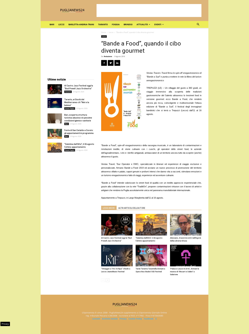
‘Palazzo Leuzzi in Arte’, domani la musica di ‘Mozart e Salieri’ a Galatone (184, 272)
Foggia (116, 24)
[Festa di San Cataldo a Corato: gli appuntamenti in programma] (55, 134)
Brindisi (128, 24)
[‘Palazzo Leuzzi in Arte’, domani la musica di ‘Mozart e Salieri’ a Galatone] (185, 255)
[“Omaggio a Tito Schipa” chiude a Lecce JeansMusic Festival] (117, 255)
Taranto (103, 24)
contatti (96, 318)
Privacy (123, 318)
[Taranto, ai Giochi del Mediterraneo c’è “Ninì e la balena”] (55, 103)
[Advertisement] (149, 10)
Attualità (142, 24)
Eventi (157, 24)
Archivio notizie (110, 318)
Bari (52, 24)
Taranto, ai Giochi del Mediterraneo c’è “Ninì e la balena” (76, 102)
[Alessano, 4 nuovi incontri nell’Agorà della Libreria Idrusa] (185, 225)
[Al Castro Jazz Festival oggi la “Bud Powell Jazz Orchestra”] (117, 225)
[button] (198, 24)
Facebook (148, 318)
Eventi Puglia (69, 108)
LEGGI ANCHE (109, 208)
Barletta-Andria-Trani (81, 24)
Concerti (68, 92)
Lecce (61, 24)
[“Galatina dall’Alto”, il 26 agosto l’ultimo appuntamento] (151, 225)
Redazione (108, 56)
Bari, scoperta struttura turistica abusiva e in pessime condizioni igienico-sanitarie (78, 118)
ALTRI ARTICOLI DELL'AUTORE (131, 208)
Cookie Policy (135, 318)
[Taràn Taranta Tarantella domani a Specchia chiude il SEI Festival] (151, 255)
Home (103, 32)
